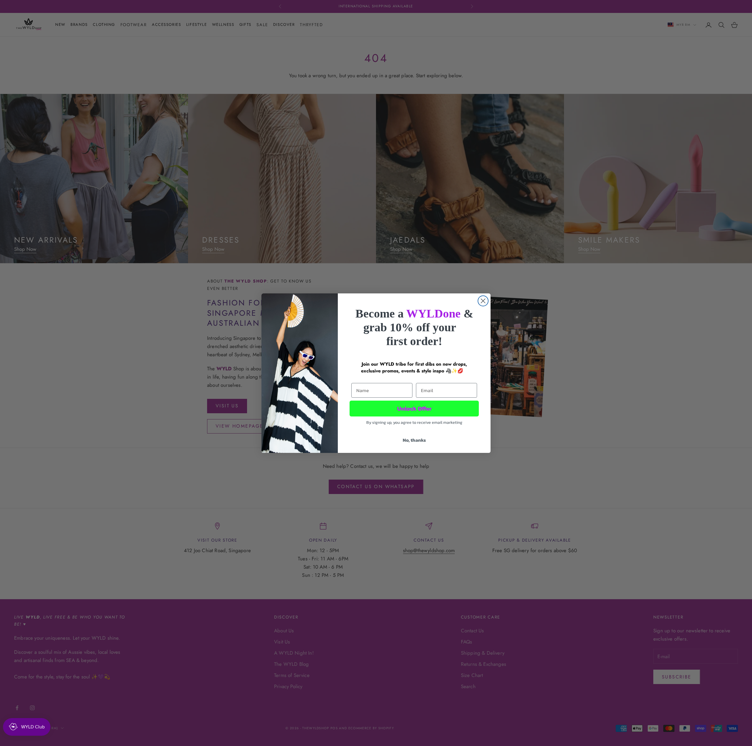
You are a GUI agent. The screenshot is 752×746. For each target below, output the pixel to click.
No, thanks (414, 439)
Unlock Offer (414, 408)
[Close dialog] (483, 301)
